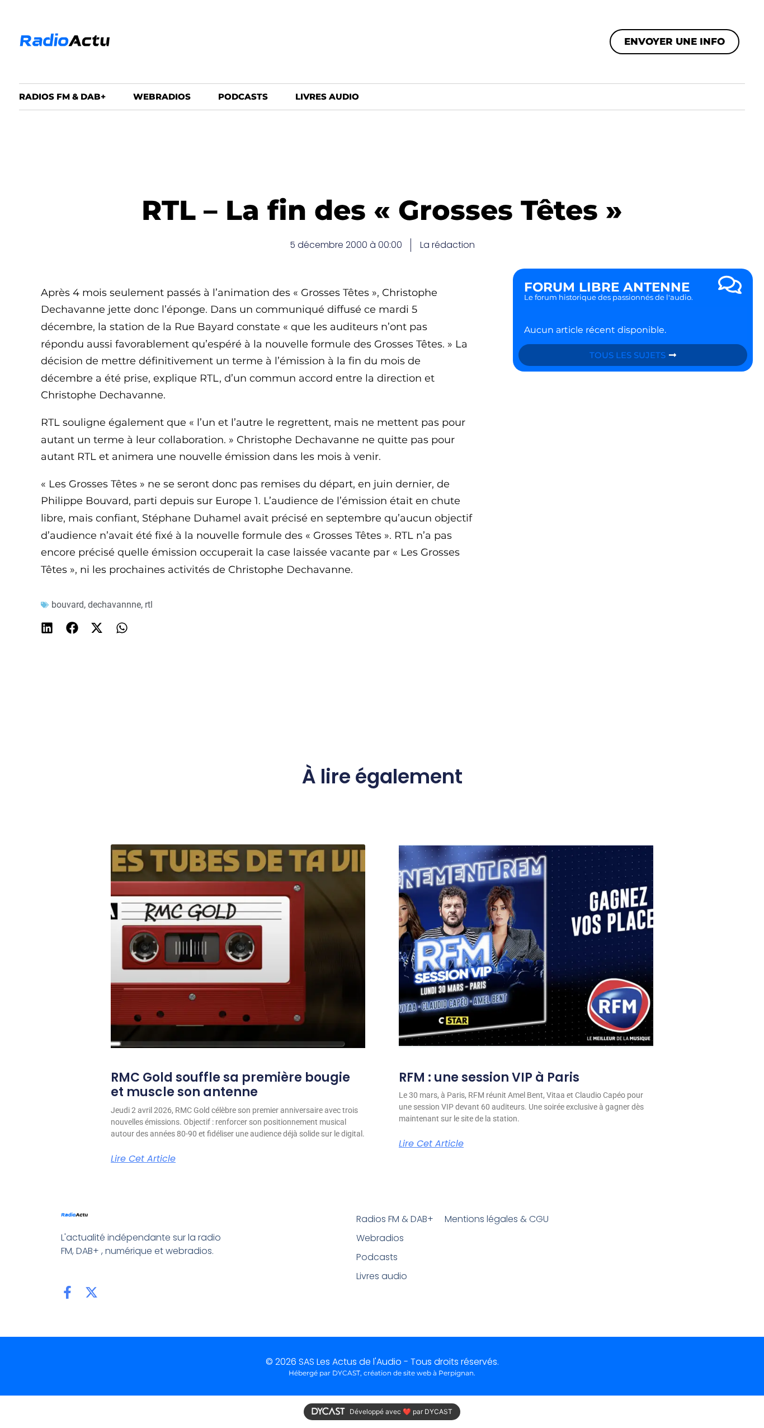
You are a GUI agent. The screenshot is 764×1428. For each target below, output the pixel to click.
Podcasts (243, 96)
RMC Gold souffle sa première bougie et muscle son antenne (230, 1085)
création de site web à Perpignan (419, 1373)
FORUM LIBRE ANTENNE (607, 287)
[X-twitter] (91, 1292)
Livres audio (327, 96)
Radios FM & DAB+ (62, 96)
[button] (47, 627)
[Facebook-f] (67, 1292)
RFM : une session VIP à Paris (489, 1077)
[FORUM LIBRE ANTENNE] (730, 285)
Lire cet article (143, 1158)
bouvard (67, 604)
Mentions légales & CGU (497, 1219)
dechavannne (114, 604)
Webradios (162, 96)
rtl (149, 604)
